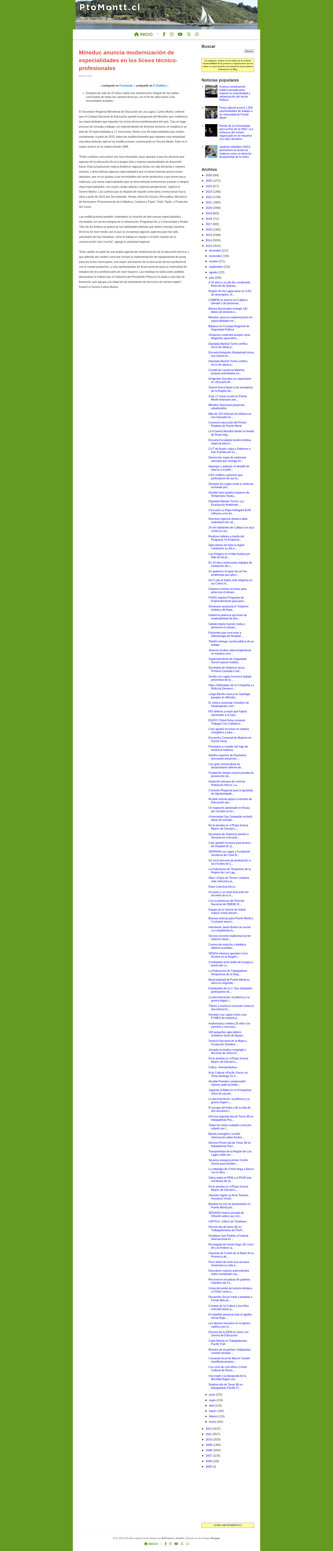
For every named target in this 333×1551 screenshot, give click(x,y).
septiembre (216, 266)
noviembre (216, 256)
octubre (214, 261)
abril (212, 1405)
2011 (209, 1434)
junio (212, 1394)
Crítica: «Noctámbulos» (222, 1067)
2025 (209, 180)
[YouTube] (180, 34)
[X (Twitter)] (189, 34)
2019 (209, 213)
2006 (209, 1461)
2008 (209, 1450)
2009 (209, 1444)
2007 (209, 1455)
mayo (212, 1400)
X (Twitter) (159, 85)
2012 (209, 1428)
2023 (209, 191)
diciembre (215, 250)
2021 (209, 202)
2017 (209, 224)
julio (212, 277)
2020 (209, 207)
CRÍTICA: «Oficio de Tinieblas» (227, 1221)
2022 (209, 197)
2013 (209, 245)
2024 (209, 186)
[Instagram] (171, 34)
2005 (209, 1466)
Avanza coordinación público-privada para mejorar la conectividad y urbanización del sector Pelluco (234, 93)
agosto (213, 272)
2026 (209, 175)
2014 (209, 240)
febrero (213, 1416)
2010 (209, 1439)
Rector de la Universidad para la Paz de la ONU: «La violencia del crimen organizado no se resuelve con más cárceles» (236, 132)
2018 (209, 218)
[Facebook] (164, 34)
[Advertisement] (228, 1496)
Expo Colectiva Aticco (221, 886)
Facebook (126, 85)
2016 (209, 229)
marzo (213, 1410)
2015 (209, 234)
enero (213, 1421)
